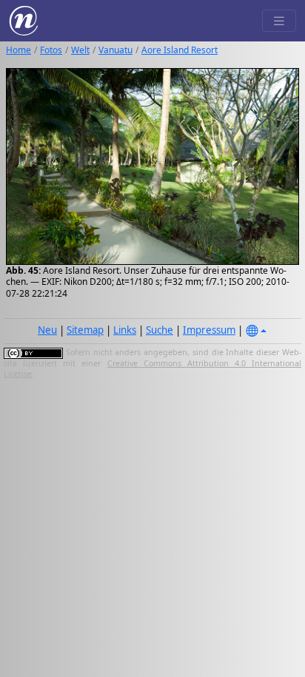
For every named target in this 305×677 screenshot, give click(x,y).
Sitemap (85, 330)
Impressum (209, 330)
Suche (159, 330)
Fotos (51, 50)
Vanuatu (115, 50)
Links (124, 330)
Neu (47, 330)
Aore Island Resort (179, 50)
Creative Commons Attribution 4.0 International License (152, 368)
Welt (80, 50)
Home (18, 50)
